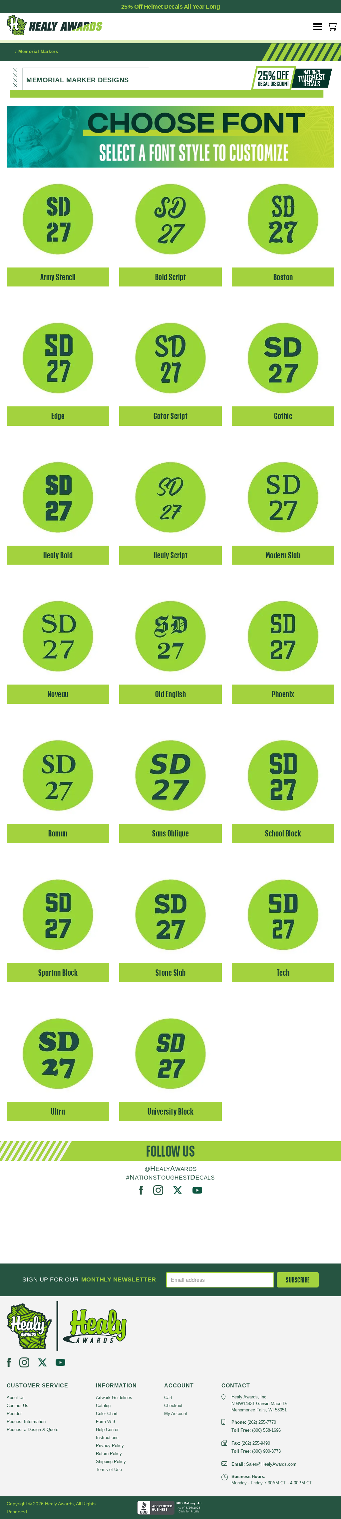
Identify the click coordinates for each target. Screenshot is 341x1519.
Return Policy (109, 1453)
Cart (168, 1397)
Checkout (173, 1405)
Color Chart (107, 1413)
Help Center (107, 1429)
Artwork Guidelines (114, 1397)
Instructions (107, 1437)
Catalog (103, 1405)
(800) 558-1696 (266, 1430)
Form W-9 (105, 1421)
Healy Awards (60, 25)
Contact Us (17, 1405)
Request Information (26, 1421)
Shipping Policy (111, 1461)
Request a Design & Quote (32, 1429)
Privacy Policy (110, 1445)
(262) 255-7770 (261, 1422)
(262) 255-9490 (255, 1443)
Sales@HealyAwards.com (271, 1464)
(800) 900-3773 (266, 1451)
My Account (175, 1413)
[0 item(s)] (332, 26)
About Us (16, 1397)
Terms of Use (109, 1469)
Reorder (14, 1413)
